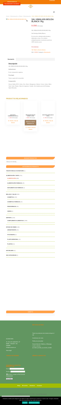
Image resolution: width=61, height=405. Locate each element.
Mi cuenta (25, 385)
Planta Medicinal (12, 239)
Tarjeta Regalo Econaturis (15, 170)
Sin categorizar (11, 255)
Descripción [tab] (11, 59)
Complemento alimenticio (15, 220)
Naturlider (9, 250)
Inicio (7, 16)
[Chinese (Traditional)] (13, 360)
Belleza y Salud (11, 194)
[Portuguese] (9, 360)
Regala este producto (30, 122)
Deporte (8, 217)
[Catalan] (11, 358)
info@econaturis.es (11, 347)
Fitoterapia (11, 234)
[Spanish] (7, 358)
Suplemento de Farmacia (15, 187)
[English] (9, 358)
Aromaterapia (11, 230)
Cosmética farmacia (13, 201)
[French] (15, 358)
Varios (9, 211)
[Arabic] (11, 360)
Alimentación (27, 16)
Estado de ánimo (11, 227)
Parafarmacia (11, 206)
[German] (13, 358)
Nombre (8, 371)
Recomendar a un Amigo (11, 3)
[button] (27, 20)
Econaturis (44, 394)
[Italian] (7, 360)
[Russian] (17, 358)
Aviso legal (9, 350)
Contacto (39, 385)
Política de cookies (34, 402)
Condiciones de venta (37, 338)
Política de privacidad (37, 341)
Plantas (9, 244)
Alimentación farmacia (14, 183)
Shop (18, 385)
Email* (7, 368)
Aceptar (25, 402)
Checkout (32, 385)
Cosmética (10, 197)
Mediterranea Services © (24, 394)
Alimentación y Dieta (16, 16)
